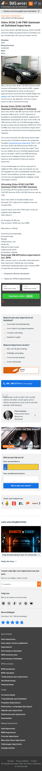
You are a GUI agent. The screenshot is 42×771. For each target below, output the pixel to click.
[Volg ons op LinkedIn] (3, 603)
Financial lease (7, 685)
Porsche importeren (9, 736)
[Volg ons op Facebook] (14, 603)
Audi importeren (8, 729)
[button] (35, 415)
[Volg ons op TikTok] (20, 603)
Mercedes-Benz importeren (13, 740)
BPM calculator (7, 673)
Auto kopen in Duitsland (11, 651)
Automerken (6, 718)
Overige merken (8, 748)
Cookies (34, 761)
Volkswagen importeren (11, 744)
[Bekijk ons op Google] (26, 603)
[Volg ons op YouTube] (31, 603)
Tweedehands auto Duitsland (13, 699)
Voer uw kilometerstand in (14, 474)
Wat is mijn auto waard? (21, 486)
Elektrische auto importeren (13, 714)
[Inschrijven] (39, 584)
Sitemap (11, 761)
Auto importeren (8, 639)
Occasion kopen (8, 695)
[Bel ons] (31, 4)
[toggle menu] (39, 3)
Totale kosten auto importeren (14, 677)
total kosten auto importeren (19, 143)
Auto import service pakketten (14, 643)
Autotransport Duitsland (11, 659)
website (4, 96)
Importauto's (6, 647)
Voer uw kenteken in (11, 462)
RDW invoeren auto (9, 655)
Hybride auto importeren (11, 710)
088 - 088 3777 (12, 383)
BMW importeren (8, 732)
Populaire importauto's (11, 703)
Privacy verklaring (22, 761)
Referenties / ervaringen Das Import (16, 707)
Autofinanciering (8, 681)
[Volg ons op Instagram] (9, 603)
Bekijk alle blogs (7, 562)
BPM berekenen (8, 669)
